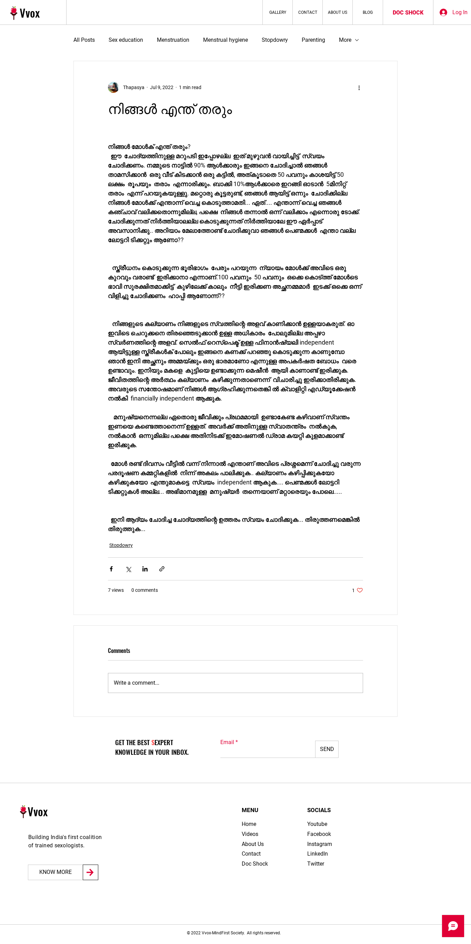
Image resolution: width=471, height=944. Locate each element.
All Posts (84, 40)
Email (227, 742)
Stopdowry (275, 40)
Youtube (317, 824)
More (345, 40)
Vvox (30, 12)
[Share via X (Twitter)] (128, 569)
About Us (253, 844)
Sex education (126, 40)
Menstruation (173, 40)
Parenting (313, 40)
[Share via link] (162, 569)
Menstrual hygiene (225, 40)
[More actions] (359, 87)
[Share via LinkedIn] (145, 569)
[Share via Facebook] (111, 569)
